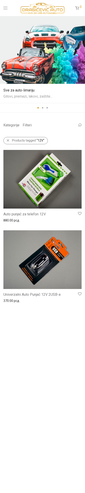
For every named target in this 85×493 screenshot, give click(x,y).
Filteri (27, 125)
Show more (9, 220)
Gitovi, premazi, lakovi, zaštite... (27, 96)
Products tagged (28, 140)
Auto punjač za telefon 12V (24, 214)
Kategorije (11, 125)
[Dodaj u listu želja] (79, 214)
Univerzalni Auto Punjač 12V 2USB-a (32, 294)
